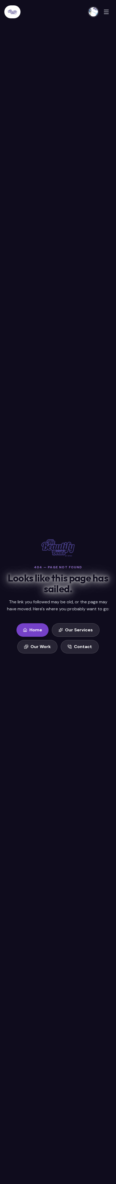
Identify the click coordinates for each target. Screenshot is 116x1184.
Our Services (79, 630)
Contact (83, 646)
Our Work (40, 646)
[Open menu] (106, 11)
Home (35, 630)
